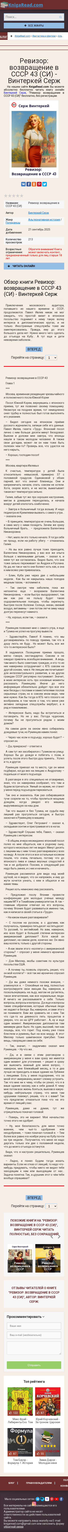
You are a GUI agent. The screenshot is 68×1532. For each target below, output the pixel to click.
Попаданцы (13, 222)
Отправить (34, 1365)
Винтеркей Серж (15, 92)
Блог (3, 36)
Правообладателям (39, 1483)
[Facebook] (28, 184)
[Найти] (60, 17)
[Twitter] (44, 184)
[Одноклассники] (34, 184)
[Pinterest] (39, 184)
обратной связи (13, 1526)
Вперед (34, 349)
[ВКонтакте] (23, 184)
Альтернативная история (44, 219)
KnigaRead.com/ (21, 4)
